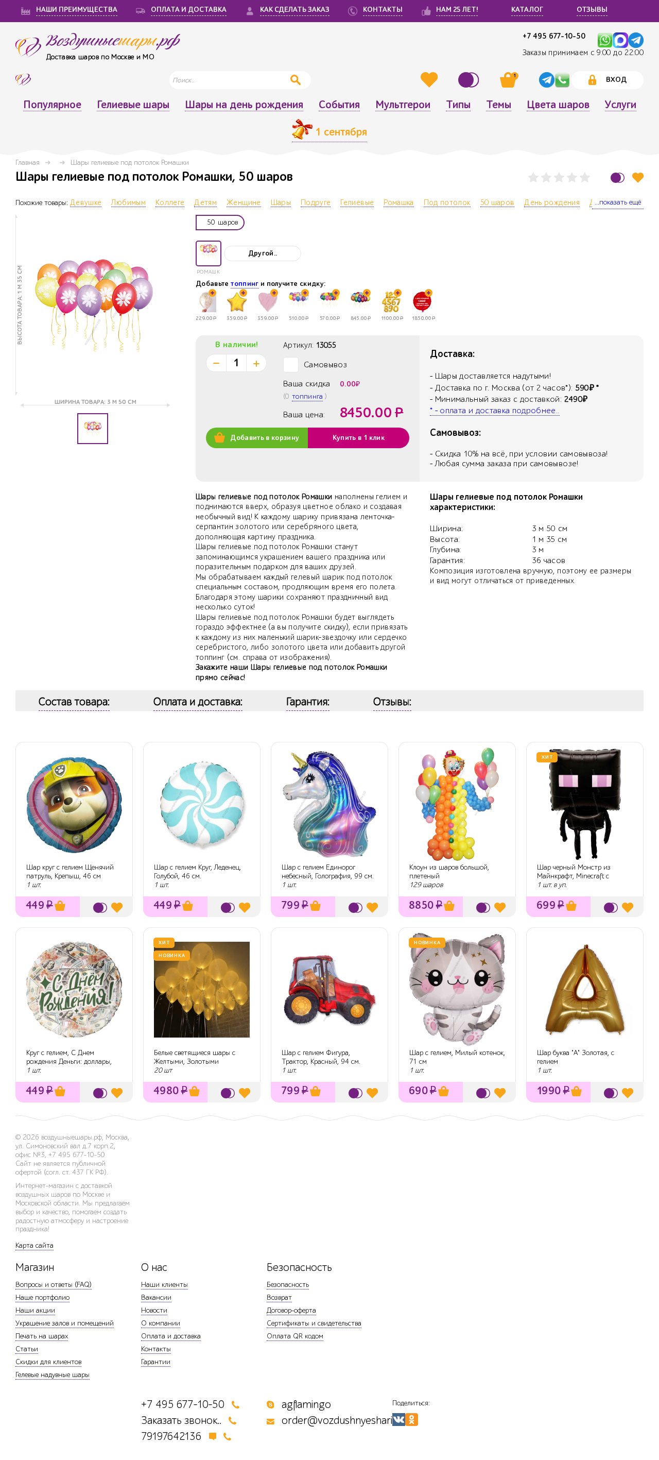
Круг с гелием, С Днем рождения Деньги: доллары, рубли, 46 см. (69, 1061)
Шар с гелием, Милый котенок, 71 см (457, 1057)
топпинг (244, 284)
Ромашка (398, 203)
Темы (498, 105)
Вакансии (156, 1297)
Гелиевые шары (133, 105)
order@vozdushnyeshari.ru (343, 1420)
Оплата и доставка (171, 1336)
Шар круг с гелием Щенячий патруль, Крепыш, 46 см (70, 871)
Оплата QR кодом (295, 1336)
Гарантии (155, 1361)
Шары (281, 203)
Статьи (26, 1349)
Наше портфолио (42, 1297)
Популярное (52, 105)
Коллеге (169, 203)
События (339, 105)
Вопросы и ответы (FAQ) (53, 1284)
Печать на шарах (41, 1336)
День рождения (552, 203)
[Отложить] (638, 177)
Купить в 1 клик (359, 438)
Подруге (316, 203)
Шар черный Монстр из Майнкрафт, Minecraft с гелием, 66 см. (574, 876)
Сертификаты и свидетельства (314, 1323)
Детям (205, 203)
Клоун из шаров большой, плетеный (449, 871)
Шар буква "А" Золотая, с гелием (575, 1057)
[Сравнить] (470, 80)
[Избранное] (430, 80)
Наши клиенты (164, 1284)
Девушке (85, 203)
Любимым (128, 203)
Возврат (279, 1297)
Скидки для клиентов (48, 1361)
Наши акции (35, 1310)
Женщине (244, 203)
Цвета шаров (558, 105)
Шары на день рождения (244, 105)
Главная (27, 162)
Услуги (620, 105)
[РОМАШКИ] (208, 253)
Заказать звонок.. (181, 1420)
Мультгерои (402, 105)
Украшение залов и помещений (64, 1323)
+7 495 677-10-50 (554, 36)
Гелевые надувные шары (52, 1374)
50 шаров (497, 203)
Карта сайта (34, 1245)
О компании (160, 1323)
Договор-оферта (291, 1310)
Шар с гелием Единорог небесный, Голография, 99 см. (328, 871)
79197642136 (171, 1436)
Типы (458, 105)
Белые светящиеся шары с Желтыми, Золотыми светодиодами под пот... (194, 1061)
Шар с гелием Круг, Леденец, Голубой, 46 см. (197, 871)
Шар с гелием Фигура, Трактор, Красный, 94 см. (321, 1057)
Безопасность (288, 1284)
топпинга (307, 396)
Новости (154, 1310)
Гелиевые (357, 203)
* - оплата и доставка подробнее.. (495, 410)
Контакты (156, 1349)
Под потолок (447, 203)
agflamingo (306, 1404)
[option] (92, 305)
